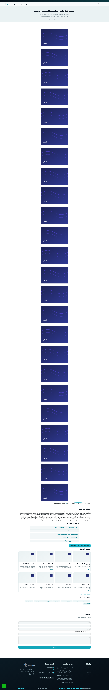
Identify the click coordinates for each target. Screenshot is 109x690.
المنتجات (33, 4)
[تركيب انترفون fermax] (45, 577)
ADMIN (39, 688)
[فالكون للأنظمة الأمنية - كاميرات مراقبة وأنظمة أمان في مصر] (100, 4)
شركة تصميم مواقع (21, 688)
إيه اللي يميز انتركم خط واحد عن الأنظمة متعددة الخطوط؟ (66, 527)
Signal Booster (69, 679)
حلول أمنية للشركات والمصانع (67, 682)
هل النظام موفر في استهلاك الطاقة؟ (70, 537)
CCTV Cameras (61, 674)
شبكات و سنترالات (69, 670)
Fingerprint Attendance (61, 675)
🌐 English (8, 4)
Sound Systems (61, 677)
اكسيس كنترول (62, 670)
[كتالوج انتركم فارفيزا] (63, 577)
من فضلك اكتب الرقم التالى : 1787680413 (83, 631)
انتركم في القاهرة (86, 601)
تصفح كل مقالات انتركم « (85, 594)
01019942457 (28, 1)
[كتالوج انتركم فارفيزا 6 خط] (27, 577)
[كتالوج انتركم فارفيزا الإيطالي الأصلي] (27, 556)
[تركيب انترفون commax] (81, 577)
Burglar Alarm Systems (61, 679)
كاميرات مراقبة (70, 667)
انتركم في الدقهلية (47, 601)
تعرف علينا (20, 4)
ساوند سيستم (60, 669)
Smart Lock (58, 681)
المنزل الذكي (66, 669)
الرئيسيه (38, 4)
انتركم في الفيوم (86, 603)
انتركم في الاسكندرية (76, 601)
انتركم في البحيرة (29, 601)
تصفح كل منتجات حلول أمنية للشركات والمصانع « (80, 545)
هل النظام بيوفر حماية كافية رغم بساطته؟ (69, 531)
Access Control (61, 678)
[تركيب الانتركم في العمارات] (45, 556)
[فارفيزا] (63, 556)
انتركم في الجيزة (56, 601)
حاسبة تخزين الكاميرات (87, 675)
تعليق (54, 647)
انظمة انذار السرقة (64, 671)
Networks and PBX (68, 677)
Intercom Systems (68, 674)
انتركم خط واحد (49, 19)
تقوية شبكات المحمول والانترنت (65, 672)
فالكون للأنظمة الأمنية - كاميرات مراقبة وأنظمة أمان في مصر (70, 688)
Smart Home (69, 675)
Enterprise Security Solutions (67, 681)
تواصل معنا (14, 4)
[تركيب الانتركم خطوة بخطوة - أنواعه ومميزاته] (81, 556)
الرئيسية (60, 19)
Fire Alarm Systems (68, 678)
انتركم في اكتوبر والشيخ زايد (66, 601)
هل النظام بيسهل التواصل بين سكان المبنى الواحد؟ (67, 534)
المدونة (26, 4)
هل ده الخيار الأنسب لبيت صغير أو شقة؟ (70, 541)
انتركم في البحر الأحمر (37, 601)
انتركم (57, 19)
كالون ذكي (60, 673)
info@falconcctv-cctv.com (47, 670)
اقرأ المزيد (88, 569)
